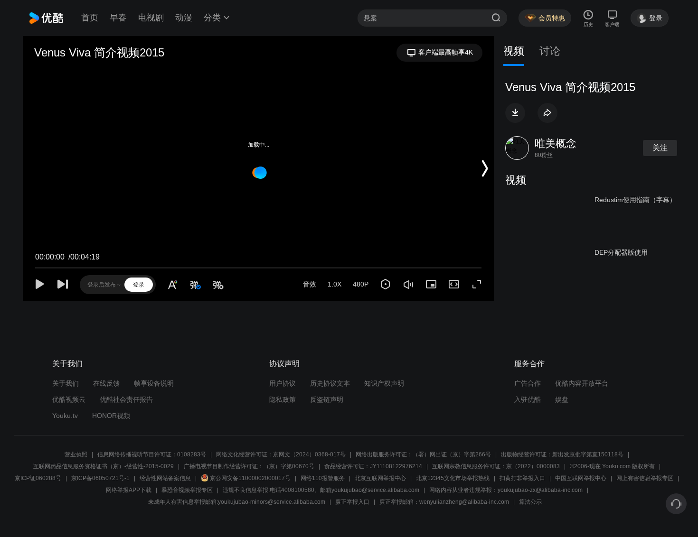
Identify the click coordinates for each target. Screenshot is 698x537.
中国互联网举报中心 (580, 478)
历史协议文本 (330, 383)
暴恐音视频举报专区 (187, 490)
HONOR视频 (111, 415)
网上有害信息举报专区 (644, 478)
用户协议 (282, 383)
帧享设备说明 (154, 383)
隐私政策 (282, 399)
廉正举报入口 (352, 502)
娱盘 (561, 399)
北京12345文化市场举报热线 (453, 478)
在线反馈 (106, 383)
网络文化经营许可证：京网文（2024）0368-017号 (281, 454)
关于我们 (65, 383)
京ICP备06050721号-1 (100, 478)
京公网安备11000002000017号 (250, 478)
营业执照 (76, 454)
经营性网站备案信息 (165, 478)
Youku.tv (65, 415)
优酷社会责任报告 (126, 399)
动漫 (183, 17)
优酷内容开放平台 (581, 383)
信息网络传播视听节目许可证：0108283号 (151, 454)
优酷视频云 (68, 399)
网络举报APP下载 (128, 490)
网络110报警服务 (323, 478)
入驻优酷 (527, 399)
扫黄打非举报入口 (522, 478)
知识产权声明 (384, 383)
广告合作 (527, 383)
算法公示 (530, 502)
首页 (89, 17)
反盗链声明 (326, 399)
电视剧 (151, 17)
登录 (138, 284)
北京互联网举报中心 (380, 478)
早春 (118, 17)
